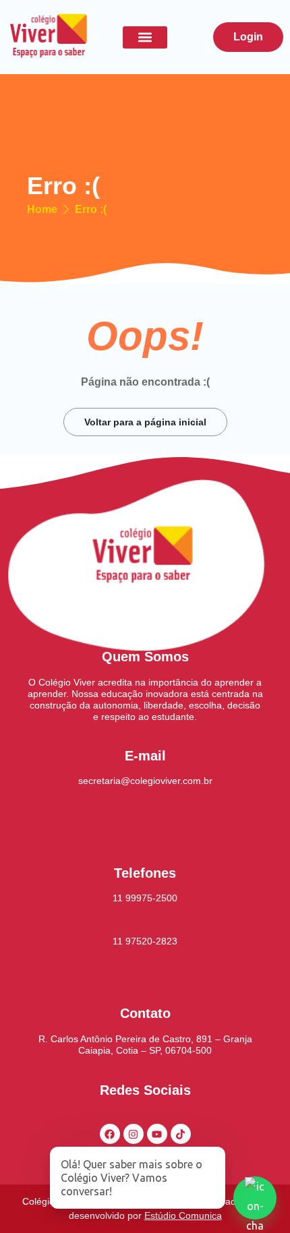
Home (42, 209)
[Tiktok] (181, 1134)
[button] (145, 37)
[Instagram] (133, 1134)
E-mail (145, 755)
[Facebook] (110, 1134)
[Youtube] (157, 1134)
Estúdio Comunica (183, 1215)
